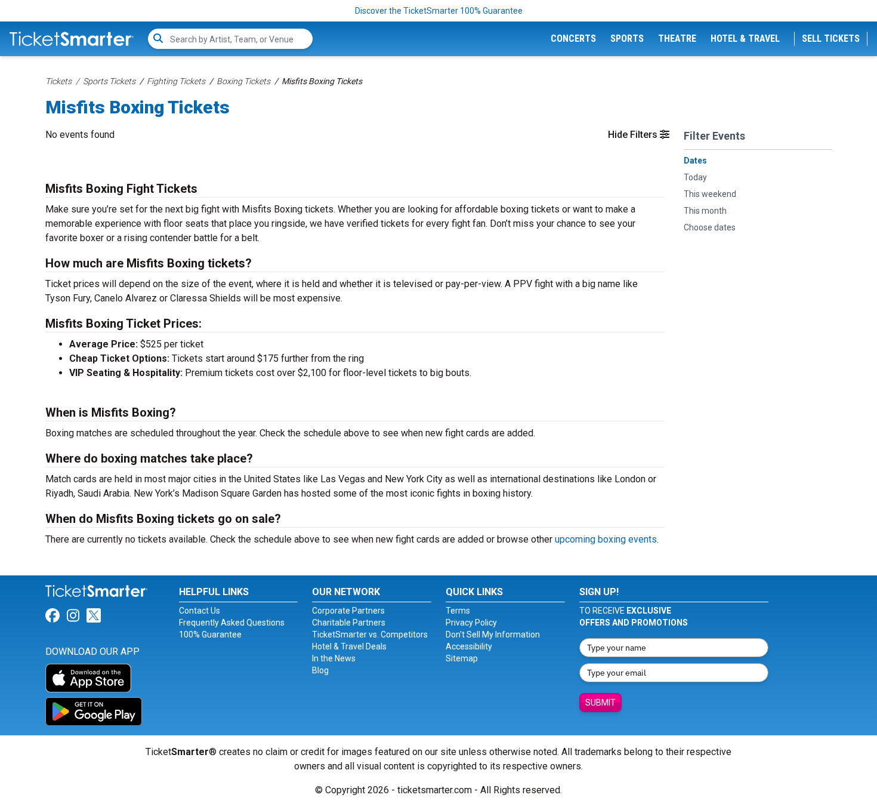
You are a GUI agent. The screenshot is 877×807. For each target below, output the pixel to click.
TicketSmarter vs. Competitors (370, 634)
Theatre (677, 38)
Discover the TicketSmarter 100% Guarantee (439, 11)
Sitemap (462, 658)
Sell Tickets (831, 38)
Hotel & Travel (745, 38)
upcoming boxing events (606, 539)
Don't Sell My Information (493, 634)
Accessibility (469, 646)
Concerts (573, 38)
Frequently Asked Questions (232, 622)
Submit (600, 702)
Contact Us (199, 610)
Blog (320, 670)
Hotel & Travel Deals (349, 646)
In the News (334, 658)
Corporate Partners (348, 610)
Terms (458, 610)
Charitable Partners (348, 622)
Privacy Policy (471, 622)
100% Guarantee (210, 634)
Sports (627, 38)
